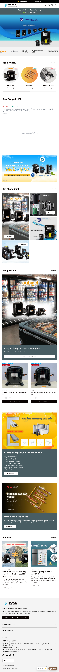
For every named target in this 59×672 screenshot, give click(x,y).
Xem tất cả (53, 270)
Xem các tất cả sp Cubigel (29, 356)
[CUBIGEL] (10, 75)
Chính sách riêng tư (16, 668)
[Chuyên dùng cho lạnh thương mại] (29, 309)
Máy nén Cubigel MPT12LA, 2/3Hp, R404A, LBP (15, 393)
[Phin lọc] (29, 75)
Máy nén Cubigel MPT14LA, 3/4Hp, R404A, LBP (43, 393)
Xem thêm (40, 1)
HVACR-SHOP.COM (10, 665)
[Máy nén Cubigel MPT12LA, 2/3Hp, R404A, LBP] (15, 375)
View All (54, 189)
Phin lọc (29, 85)
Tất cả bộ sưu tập (6, 668)
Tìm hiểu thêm (10, 473)
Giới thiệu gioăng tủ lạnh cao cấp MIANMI (42, 573)
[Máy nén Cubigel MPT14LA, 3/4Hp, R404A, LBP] (44, 375)
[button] (52, 5)
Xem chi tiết (9, 236)
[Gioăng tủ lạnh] (48, 75)
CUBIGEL (10, 85)
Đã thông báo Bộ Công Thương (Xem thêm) (16, 617)
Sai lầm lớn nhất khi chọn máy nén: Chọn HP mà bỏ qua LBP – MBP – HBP (14, 574)
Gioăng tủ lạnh (48, 85)
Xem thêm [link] (36, 236)
